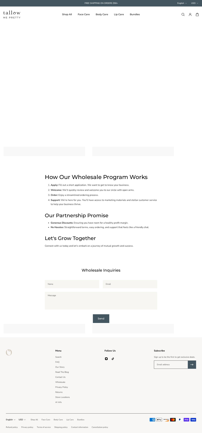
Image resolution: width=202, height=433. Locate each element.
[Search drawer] (183, 14)
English (180, 3)
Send (101, 318)
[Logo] (12, 14)
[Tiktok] (113, 358)
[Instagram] (106, 358)
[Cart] (197, 14)
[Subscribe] (192, 364)
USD (193, 3)
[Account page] (190, 14)
